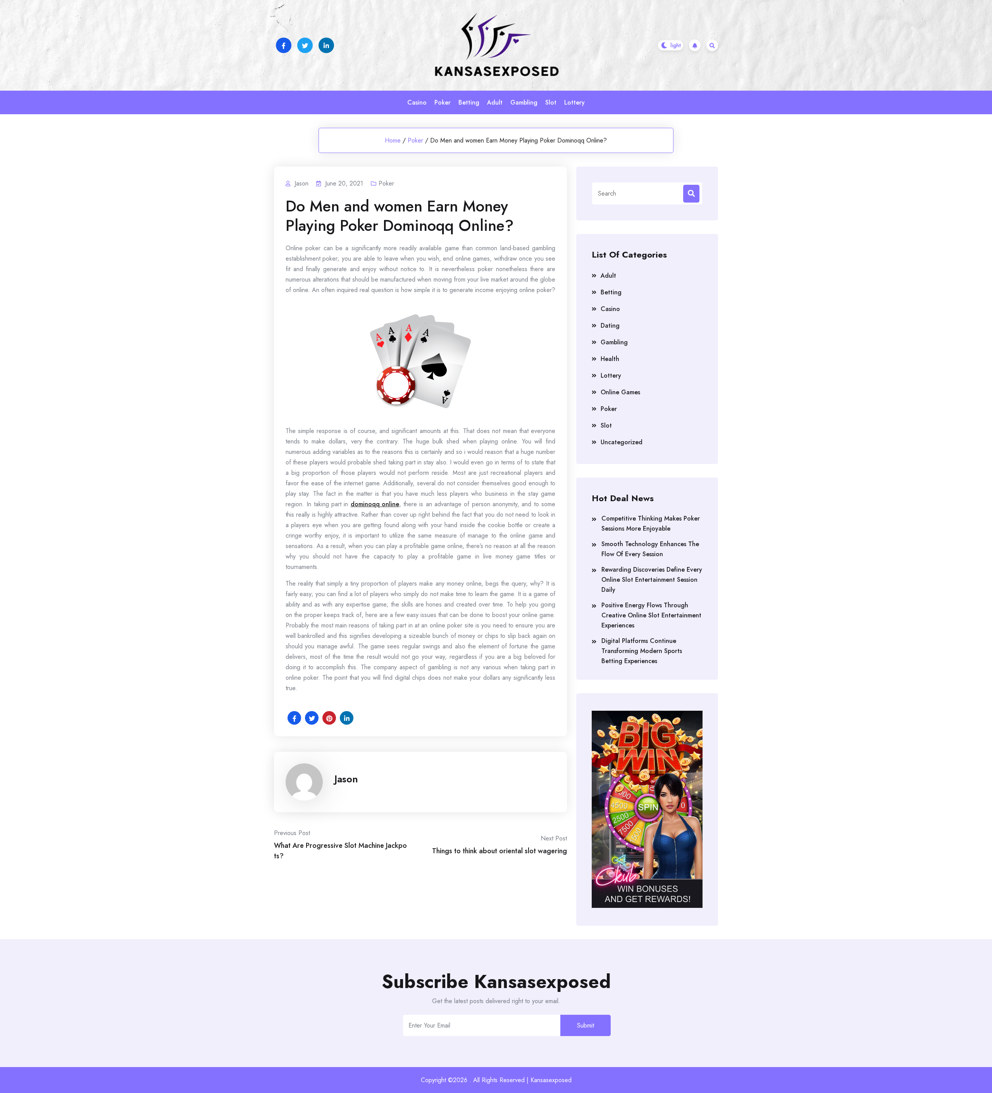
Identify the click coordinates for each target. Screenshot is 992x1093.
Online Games (620, 392)
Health (610, 358)
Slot (550, 102)
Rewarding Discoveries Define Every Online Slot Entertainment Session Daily (651, 579)
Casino (417, 102)
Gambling (523, 102)
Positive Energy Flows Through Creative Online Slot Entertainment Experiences (651, 615)
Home (393, 140)
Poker (442, 102)
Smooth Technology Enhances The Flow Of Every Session (650, 549)
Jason (346, 779)
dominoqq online (375, 504)
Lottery (574, 102)
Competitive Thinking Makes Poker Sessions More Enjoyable (650, 523)
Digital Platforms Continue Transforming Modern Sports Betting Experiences (641, 650)
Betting (468, 102)
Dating (610, 325)
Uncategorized (621, 442)
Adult (495, 102)
